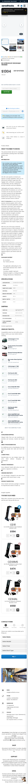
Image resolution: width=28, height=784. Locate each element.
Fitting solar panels (15, 764)
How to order (6, 759)
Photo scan (12, 750)
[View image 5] (12, 48)
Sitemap (23, 759)
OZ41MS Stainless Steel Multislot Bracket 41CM (13, 527)
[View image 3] (20, 42)
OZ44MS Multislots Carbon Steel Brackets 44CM (13, 564)
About (16, 765)
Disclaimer (14, 778)
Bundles (24, 748)
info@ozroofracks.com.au (13, 692)
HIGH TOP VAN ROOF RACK (14, 56)
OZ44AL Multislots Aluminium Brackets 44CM (13, 602)
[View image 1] (5, 42)
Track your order (19, 750)
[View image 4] (5, 48)
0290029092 (10, 1)
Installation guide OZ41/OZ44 (11, 761)
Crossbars (19, 748)
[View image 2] (12, 42)
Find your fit (5, 750)
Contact (13, 765)
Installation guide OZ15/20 (15, 762)
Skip (13, 656)
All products (5, 748)
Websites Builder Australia (16, 782)
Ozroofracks (8, 5)
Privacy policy (14, 777)
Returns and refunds (17, 774)
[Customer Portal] (18, 5)
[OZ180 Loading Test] (20, 48)
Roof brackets (12, 748)
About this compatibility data (13, 427)
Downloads (21, 765)
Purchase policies (6, 774)
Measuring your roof (15, 759)
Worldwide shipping (16, 775)
